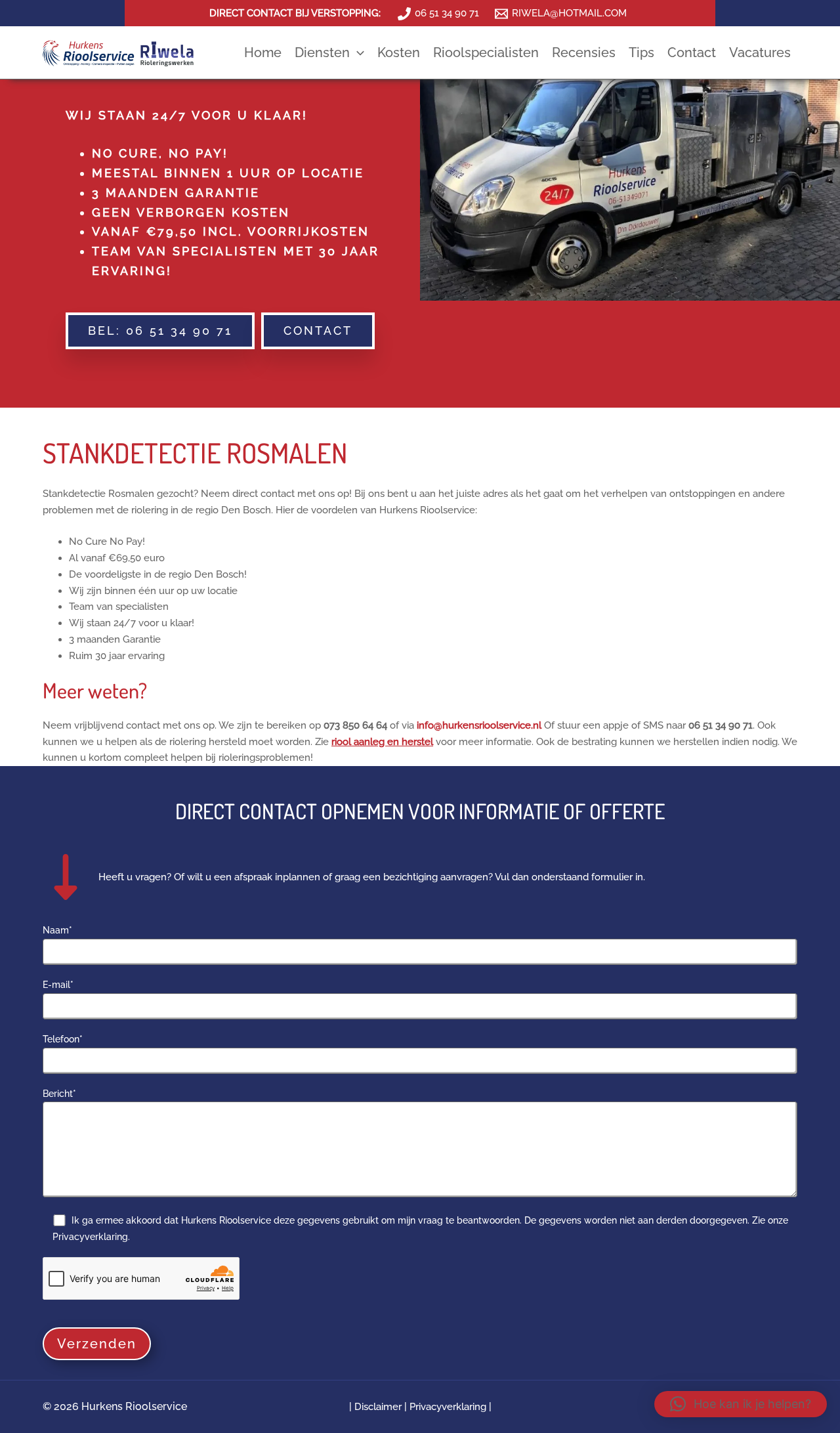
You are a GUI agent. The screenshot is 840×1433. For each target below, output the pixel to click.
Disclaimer (379, 1407)
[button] (357, 52)
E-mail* (58, 984)
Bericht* (59, 1093)
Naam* (57, 930)
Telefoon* (63, 1039)
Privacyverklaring (448, 1407)
